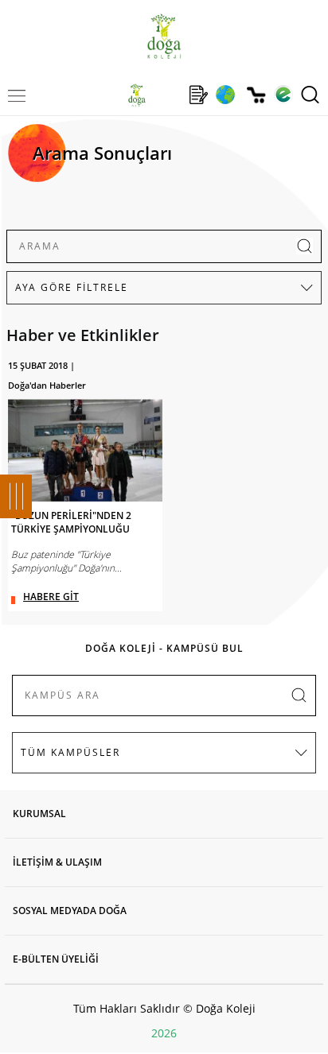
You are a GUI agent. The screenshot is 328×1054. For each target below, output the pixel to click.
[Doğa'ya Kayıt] (198, 94)
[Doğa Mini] (168, 94)
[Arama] (310, 94)
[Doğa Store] (256, 95)
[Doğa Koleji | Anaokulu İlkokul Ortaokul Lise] (163, 36)
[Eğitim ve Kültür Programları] (225, 94)
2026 (164, 1032)
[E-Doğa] (283, 94)
